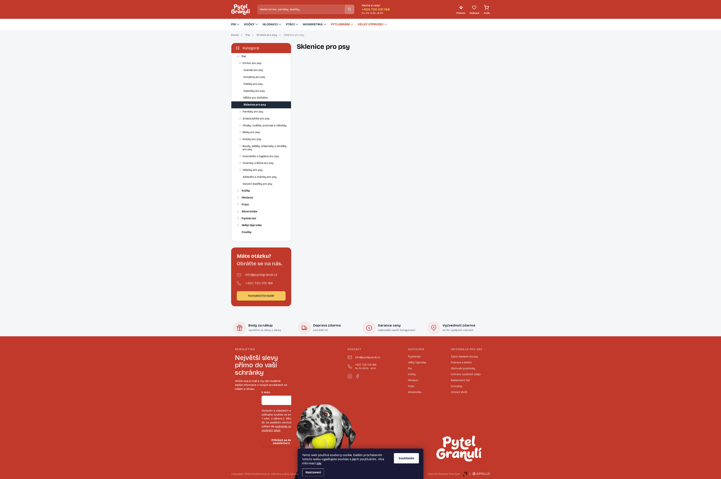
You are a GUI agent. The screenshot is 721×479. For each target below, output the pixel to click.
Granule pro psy (253, 70)
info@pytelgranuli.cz (261, 275)
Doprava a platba (461, 362)
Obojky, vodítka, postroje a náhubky (265, 125)
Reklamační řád (460, 380)
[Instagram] (350, 376)
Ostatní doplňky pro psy (257, 184)
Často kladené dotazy (464, 356)
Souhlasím (406, 458)
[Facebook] (357, 376)
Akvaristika (249, 211)
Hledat (349, 9)
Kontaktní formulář (261, 295)
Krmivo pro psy (252, 63)
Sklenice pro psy (255, 104)
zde (318, 463)
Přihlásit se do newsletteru (281, 442)
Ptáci (245, 204)
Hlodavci (247, 197)
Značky (246, 232)
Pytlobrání (249, 218)
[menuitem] (235, 24)
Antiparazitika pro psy (256, 118)
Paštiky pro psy (253, 84)
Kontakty (456, 386)
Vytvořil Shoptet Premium (444, 474)
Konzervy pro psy (254, 77)
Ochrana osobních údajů (466, 374)
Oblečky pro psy (252, 170)
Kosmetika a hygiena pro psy (261, 156)
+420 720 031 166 (259, 283)
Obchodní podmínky (463, 368)
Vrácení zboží (459, 392)
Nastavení (313, 472)
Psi (244, 56)
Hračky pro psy (252, 139)
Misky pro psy (251, 132)
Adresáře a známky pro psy (260, 177)
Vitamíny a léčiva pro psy (258, 163)
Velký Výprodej (252, 225)
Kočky (246, 190)
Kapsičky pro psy (254, 91)
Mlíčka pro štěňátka (256, 97)
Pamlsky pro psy (253, 111)
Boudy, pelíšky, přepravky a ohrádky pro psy (265, 148)
